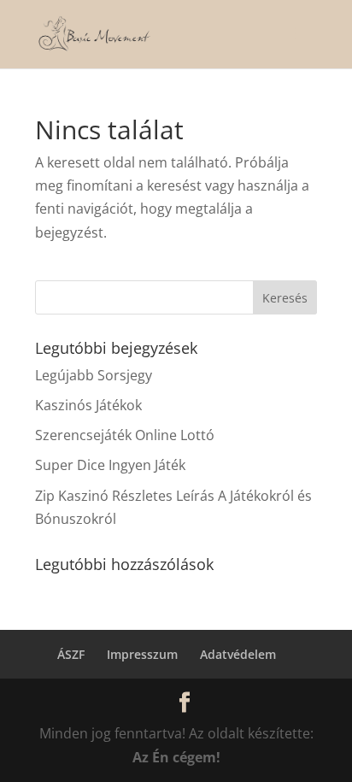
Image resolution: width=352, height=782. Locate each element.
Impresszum (142, 654)
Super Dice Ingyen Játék (110, 465)
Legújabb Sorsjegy (93, 375)
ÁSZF (71, 654)
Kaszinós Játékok (88, 405)
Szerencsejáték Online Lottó (124, 435)
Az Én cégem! (176, 757)
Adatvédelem (238, 654)
